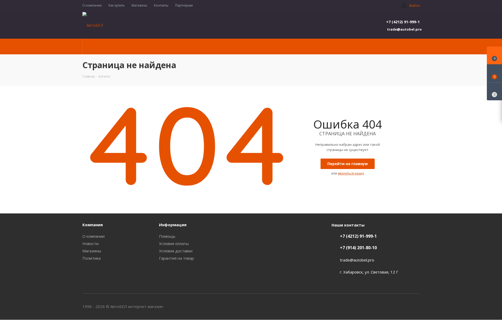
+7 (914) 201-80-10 (358, 248)
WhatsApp (415, 306)
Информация (172, 224)
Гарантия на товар (176, 258)
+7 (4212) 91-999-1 (403, 21)
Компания (92, 224)
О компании (93, 236)
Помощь (167, 236)
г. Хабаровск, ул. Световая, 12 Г (369, 272)
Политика (91, 258)
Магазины (91, 250)
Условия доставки (175, 250)
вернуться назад (351, 173)
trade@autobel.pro (403, 29)
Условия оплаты (174, 243)
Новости (90, 243)
